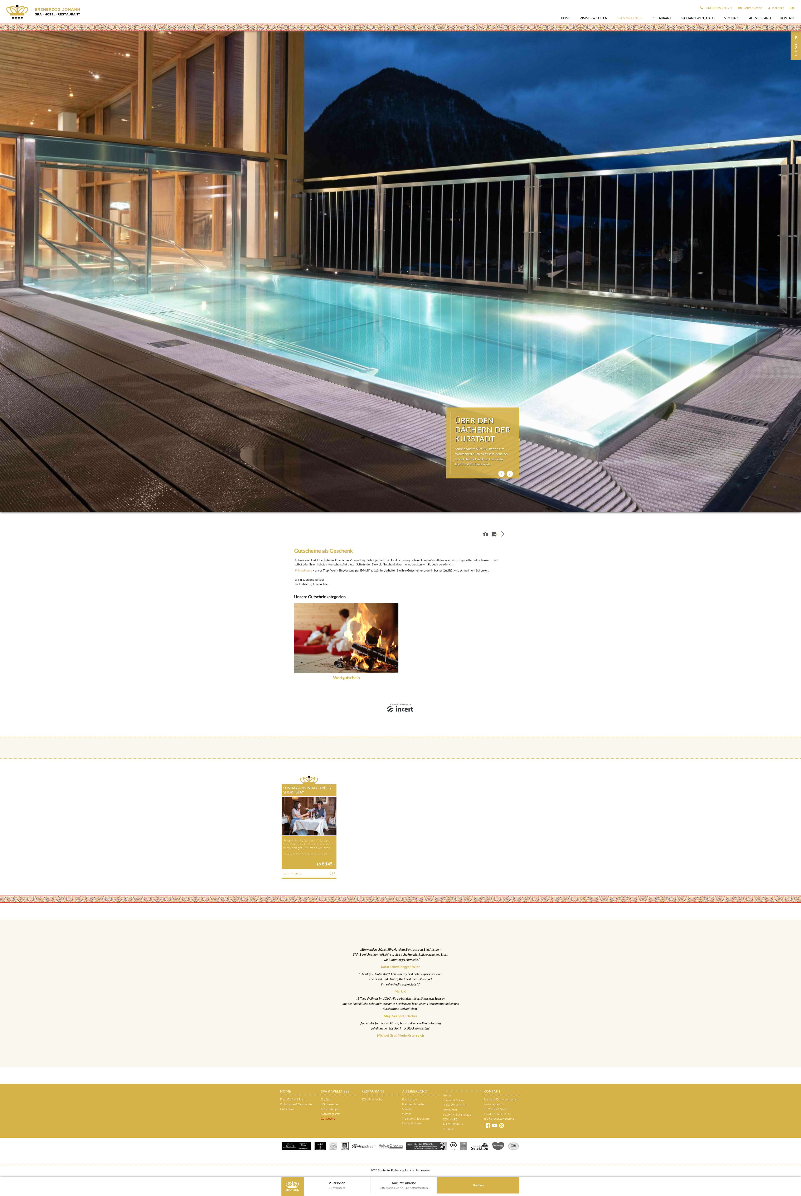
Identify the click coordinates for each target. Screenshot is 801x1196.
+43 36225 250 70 (718, 8)
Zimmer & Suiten (593, 18)
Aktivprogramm (330, 1113)
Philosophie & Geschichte (296, 1104)
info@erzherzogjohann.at (500, 1118)
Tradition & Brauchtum (416, 1118)
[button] (501, 474)
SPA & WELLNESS (629, 18)
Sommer (407, 1109)
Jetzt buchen (752, 8)
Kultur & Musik (411, 1123)
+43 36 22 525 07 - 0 (497, 1113)
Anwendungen (330, 1109)
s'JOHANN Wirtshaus (697, 18)
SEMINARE (731, 18)
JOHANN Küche (371, 1099)
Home (566, 18)
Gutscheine (287, 1109)
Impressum (423, 1170)
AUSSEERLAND (760, 18)
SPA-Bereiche (329, 1104)
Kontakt (787, 18)
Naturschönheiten (413, 1104)
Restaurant (661, 18)
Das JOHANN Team (292, 1099)
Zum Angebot (292, 873)
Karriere (778, 8)
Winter (406, 1113)
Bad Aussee (409, 1099)
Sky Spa (325, 1099)
